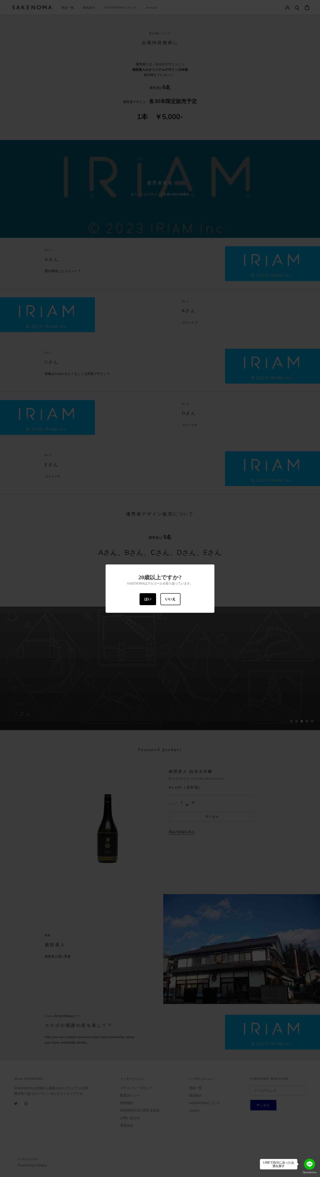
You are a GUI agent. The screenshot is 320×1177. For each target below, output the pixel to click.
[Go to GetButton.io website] (310, 1172)
